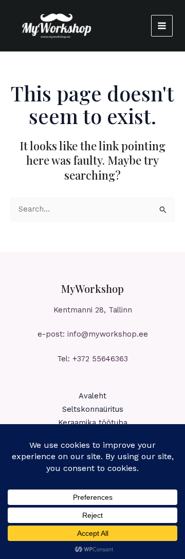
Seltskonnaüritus (92, 409)
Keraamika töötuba (92, 422)
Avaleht (92, 395)
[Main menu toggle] (162, 26)
